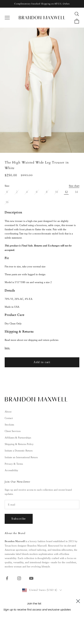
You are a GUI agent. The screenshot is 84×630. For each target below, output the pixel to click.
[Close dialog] (78, 601)
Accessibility (11, 470)
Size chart (74, 185)
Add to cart (42, 362)
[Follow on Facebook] (7, 578)
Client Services (13, 431)
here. (7, 347)
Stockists (9, 424)
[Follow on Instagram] (19, 578)
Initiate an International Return (21, 457)
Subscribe (18, 518)
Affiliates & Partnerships (18, 437)
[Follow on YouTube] (31, 578)
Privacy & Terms (14, 463)
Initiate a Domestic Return (19, 450)
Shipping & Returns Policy (19, 444)
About (8, 411)
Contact (9, 418)
